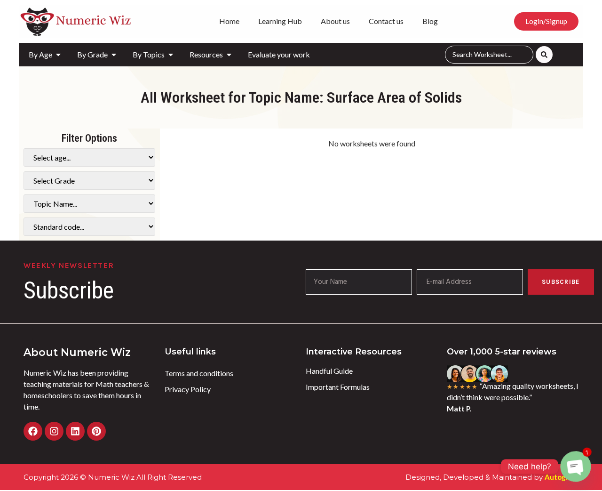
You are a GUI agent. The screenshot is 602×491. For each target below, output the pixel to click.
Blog (430, 20)
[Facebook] (33, 431)
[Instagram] (54, 431)
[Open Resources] (229, 54)
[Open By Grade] (114, 54)
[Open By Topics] (170, 54)
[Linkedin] (75, 431)
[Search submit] (544, 54)
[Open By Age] (58, 54)
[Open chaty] (575, 466)
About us (335, 20)
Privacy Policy (188, 389)
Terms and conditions (199, 373)
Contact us (386, 20)
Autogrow (561, 477)
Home (229, 20)
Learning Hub (280, 20)
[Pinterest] (96, 431)
